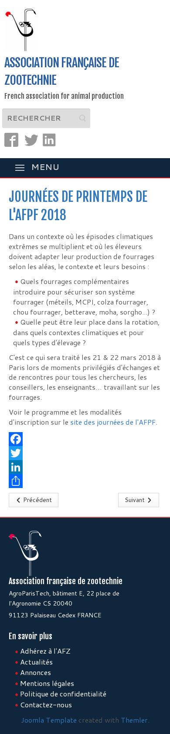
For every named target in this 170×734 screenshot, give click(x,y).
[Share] (85, 481)
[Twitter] (85, 453)
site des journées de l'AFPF (113, 422)
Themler (134, 720)
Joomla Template (49, 720)
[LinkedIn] (85, 467)
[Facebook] (85, 439)
